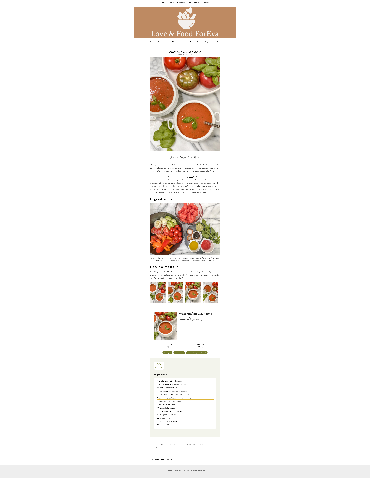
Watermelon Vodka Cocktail (161, 459)
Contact (206, 2)
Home (163, 2)
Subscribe (181, 2)
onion (212, 444)
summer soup (176, 447)
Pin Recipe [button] (197, 319)
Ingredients (159, 368)
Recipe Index (193, 2)
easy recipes (185, 444)
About (171, 2)
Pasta (192, 42)
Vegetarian (209, 42)
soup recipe (157, 447)
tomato (183, 447)
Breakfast (143, 42)
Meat (174, 42)
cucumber (178, 444)
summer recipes (167, 447)
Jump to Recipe (178, 158)
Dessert (219, 42)
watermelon (197, 447)
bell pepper (171, 444)
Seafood (183, 42)
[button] (213, 381)
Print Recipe (194, 158)
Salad (167, 42)
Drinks (228, 42)
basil (165, 444)
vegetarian (189, 447)
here (191, 177)
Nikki (190, 54)
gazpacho (197, 444)
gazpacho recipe (205, 444)
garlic (191, 444)
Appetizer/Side (155, 42)
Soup (199, 42)
